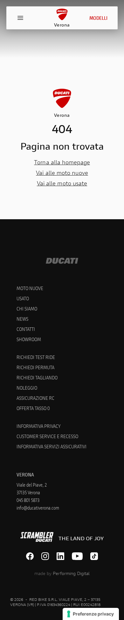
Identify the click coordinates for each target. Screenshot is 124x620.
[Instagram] (45, 556)
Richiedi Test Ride (36, 357)
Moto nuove (30, 288)
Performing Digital (71, 573)
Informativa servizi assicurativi (51, 446)
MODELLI (98, 17)
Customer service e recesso (47, 436)
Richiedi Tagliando (37, 377)
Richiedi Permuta (35, 367)
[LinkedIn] (60, 556)
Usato (23, 298)
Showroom (29, 339)
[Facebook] (30, 556)
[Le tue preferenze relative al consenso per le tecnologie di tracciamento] (91, 614)
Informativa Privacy (39, 425)
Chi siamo (27, 308)
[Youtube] (77, 556)
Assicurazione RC (35, 397)
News (22, 318)
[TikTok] (94, 556)
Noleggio (27, 387)
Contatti (26, 328)
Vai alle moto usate (62, 183)
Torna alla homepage (62, 162)
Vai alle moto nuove (62, 172)
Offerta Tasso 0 (33, 408)
